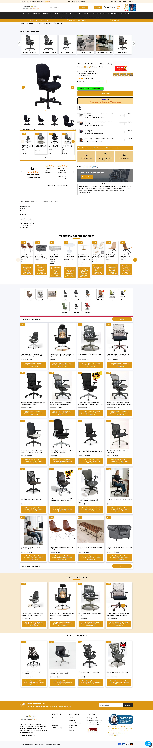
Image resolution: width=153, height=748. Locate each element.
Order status (55, 725)
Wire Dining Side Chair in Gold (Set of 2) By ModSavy (98, 256)
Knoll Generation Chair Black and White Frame (40, 145)
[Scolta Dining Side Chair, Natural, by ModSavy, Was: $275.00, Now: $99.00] (112, 247)
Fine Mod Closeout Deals (91, 13)
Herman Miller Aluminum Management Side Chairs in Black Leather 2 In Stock (62, 672)
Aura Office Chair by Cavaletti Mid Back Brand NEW (118, 451)
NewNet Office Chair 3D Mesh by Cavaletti (119, 499)
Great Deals (98, 17)
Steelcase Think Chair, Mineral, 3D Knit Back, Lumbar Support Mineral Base (118, 355)
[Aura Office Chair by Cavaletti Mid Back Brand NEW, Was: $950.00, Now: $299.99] (119, 434)
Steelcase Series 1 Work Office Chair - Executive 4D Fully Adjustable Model (27, 147)
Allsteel (79, 13)
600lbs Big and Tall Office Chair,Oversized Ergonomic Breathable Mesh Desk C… (62, 355)
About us (71, 718)
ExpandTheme (56, 744)
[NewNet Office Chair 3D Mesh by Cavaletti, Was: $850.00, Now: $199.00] (119, 482)
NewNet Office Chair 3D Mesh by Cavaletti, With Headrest (31, 548)
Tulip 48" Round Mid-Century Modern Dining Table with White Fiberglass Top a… (70, 258)
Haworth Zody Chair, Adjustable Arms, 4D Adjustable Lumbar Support (54, 147)
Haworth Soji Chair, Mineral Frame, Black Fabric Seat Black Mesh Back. (61, 451)
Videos (115, 1)
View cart (54, 718)
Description (25, 202)
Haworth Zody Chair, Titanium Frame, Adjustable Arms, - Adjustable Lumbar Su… (90, 403)
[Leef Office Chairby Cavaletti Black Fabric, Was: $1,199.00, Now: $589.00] (90, 434)
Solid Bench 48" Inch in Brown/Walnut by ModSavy (90, 548)
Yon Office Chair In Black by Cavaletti (31, 499)
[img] (33, 172)
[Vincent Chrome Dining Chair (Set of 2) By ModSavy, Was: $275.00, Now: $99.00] (27, 247)
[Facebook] (84, 167)
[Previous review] (22, 172)
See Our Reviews (89, 78)
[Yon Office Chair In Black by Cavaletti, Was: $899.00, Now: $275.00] (33, 482)
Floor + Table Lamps (124, 13)
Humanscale (46, 13)
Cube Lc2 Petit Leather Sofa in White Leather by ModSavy (54, 257)
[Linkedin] (96, 167)
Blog (119, 1)
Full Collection (69, 17)
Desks (61, 17)
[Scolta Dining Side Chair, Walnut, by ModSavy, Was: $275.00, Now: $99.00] (126, 247)
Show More (48, 158)
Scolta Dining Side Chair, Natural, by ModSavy (111, 256)
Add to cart (105, 94)
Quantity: (79, 81)
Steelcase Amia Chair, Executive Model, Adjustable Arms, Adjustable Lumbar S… (61, 499)
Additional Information (41, 202)
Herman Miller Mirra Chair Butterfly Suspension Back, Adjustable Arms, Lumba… (88, 500)
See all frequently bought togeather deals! (94, 117)
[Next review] (74, 172)
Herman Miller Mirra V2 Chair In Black (89, 672)
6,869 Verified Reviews (33, 174)
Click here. (47, 1)
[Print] (90, 167)
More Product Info (89, 115)
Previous (19, 43)
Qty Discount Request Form (90, 89)
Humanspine (54, 17)
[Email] (87, 167)
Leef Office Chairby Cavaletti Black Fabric (90, 451)
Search (83, 7)
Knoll (72, 13)
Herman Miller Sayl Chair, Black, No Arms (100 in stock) (33, 672)
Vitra (103, 13)
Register (113, 7)
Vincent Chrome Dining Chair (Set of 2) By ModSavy (26, 256)
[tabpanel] (48, 86)
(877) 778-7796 (93, 718)
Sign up (54, 723)
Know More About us (28, 735)
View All (105, 99)
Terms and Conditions (75, 723)
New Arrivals (81, 17)
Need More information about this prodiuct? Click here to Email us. (99, 148)
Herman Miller (36, 13)
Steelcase (56, 13)
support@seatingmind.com (96, 720)
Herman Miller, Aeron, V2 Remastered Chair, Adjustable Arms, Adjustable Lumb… (119, 403)
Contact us (72, 720)
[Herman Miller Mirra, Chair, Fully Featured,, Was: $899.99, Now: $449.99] (119, 655)
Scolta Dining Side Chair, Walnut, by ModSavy (125, 256)
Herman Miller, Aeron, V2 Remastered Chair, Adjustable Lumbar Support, (67, 147)
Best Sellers (89, 17)
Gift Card (97, 7)
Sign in (108, 7)
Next (133, 43)
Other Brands (111, 13)
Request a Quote (86, 177)
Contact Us (124, 1)
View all (74, 129)
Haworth (65, 13)
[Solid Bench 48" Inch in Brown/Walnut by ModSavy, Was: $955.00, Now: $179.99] (90, 530)
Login (53, 720)
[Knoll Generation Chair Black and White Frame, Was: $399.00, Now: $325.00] (41, 138)
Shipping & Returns (57, 728)
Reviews (131, 1)
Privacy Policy (73, 725)
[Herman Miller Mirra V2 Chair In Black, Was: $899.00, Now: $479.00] (90, 655)
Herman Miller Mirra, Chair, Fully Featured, (118, 672)
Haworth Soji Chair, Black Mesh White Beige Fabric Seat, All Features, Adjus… (32, 451)
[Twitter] (93, 167)
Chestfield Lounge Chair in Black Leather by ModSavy (41, 256)
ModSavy (26, 13)
